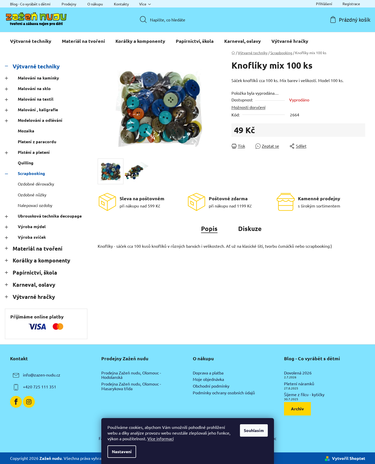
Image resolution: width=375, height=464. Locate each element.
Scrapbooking (31, 173)
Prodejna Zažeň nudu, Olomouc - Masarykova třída (131, 386)
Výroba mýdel (32, 226)
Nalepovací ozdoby (35, 205)
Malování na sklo (34, 88)
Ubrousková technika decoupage (50, 216)
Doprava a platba (208, 373)
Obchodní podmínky (211, 386)
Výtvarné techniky (36, 66)
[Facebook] (16, 402)
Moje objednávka (208, 379)
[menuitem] (30, 41)
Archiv (297, 408)
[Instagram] (29, 402)
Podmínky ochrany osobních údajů (224, 392)
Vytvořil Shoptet (348, 458)
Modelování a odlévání (40, 120)
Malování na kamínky (38, 78)
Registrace (351, 3)
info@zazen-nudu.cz (41, 374)
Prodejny (69, 4)
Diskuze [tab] (250, 229)
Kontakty (121, 4)
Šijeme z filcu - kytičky (304, 394)
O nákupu (95, 4)
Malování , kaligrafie (38, 109)
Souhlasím (254, 430)
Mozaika (26, 130)
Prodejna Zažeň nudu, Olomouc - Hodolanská (131, 375)
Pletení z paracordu (37, 141)
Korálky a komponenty (41, 260)
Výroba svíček (32, 237)
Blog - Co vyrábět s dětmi (30, 4)
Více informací (160, 438)
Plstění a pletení (34, 152)
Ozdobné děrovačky (36, 183)
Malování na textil (35, 99)
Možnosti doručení (248, 107)
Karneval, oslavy (34, 284)
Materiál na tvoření (37, 248)
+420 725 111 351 (39, 386)
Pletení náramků (299, 383)
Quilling (26, 162)
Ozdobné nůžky (32, 194)
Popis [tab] (209, 229)
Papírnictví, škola (35, 272)
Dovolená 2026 (298, 373)
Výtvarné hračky (34, 296)
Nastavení (122, 451)
